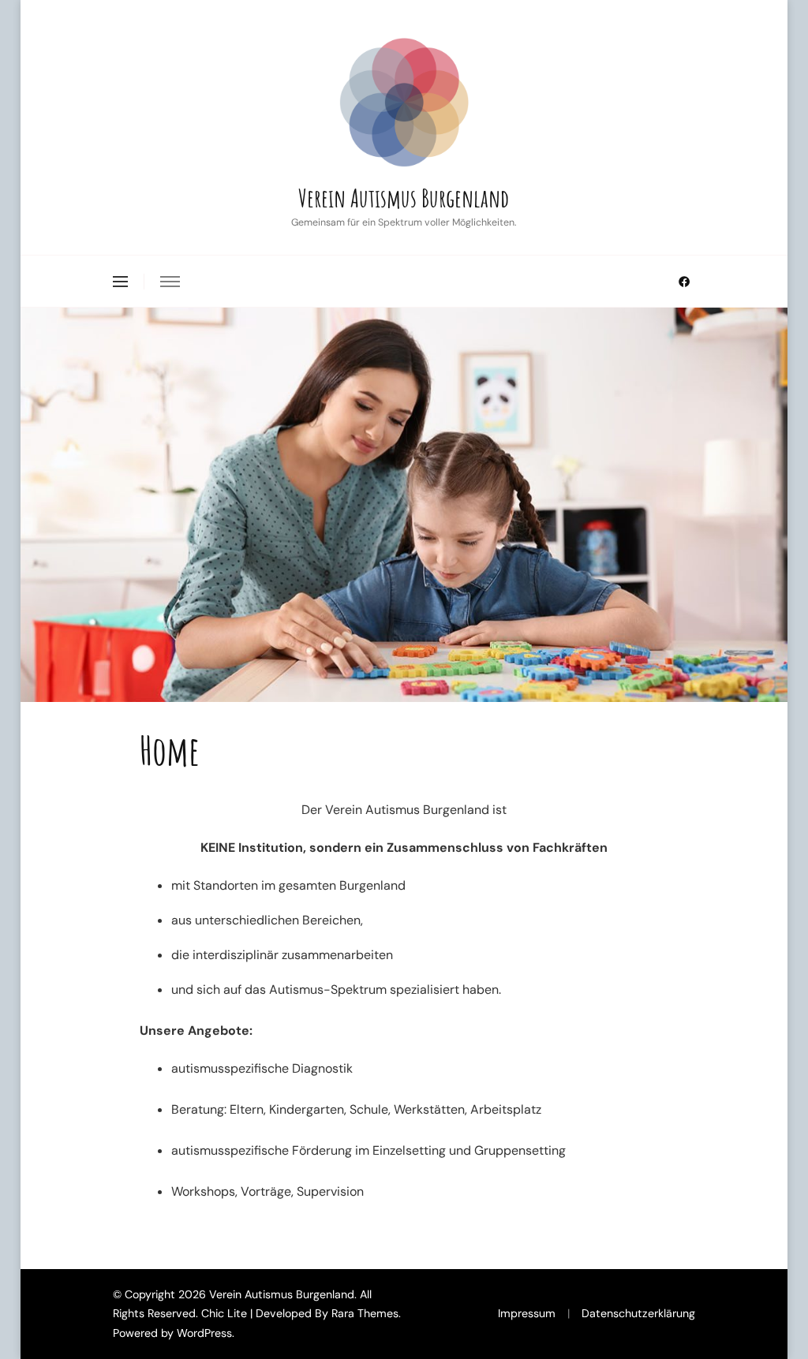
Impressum (527, 1313)
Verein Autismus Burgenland (403, 197)
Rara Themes (364, 1313)
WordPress (204, 1333)
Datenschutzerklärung (638, 1313)
